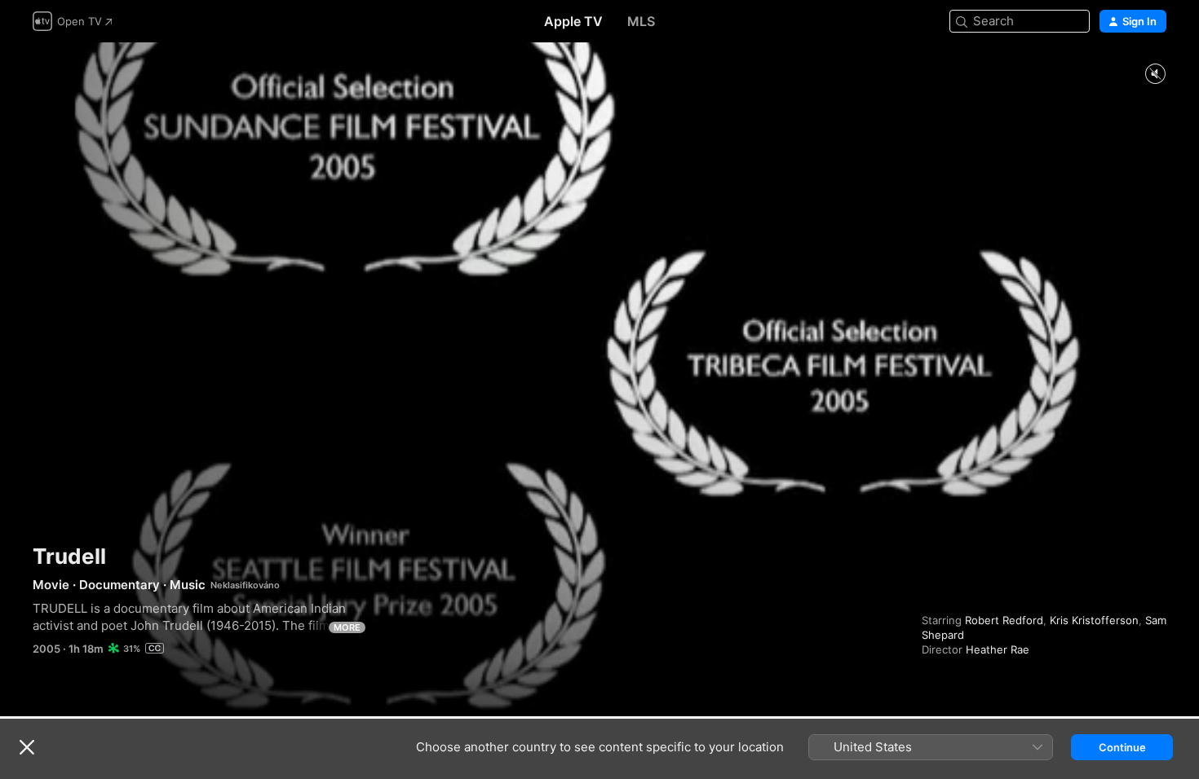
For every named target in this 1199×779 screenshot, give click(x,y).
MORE (347, 627)
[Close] (27, 747)
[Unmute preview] (1155, 74)
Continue (1122, 747)
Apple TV (573, 21)
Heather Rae (997, 649)
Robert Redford (1004, 620)
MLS (641, 21)
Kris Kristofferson (1094, 620)
